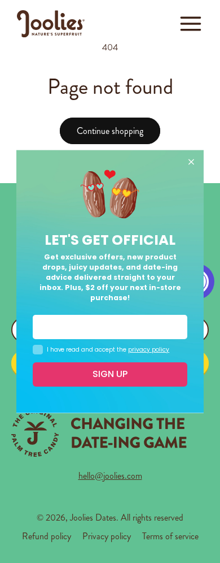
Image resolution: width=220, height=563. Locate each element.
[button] (190, 23)
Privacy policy (106, 536)
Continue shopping (110, 130)
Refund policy (46, 536)
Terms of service (170, 536)
